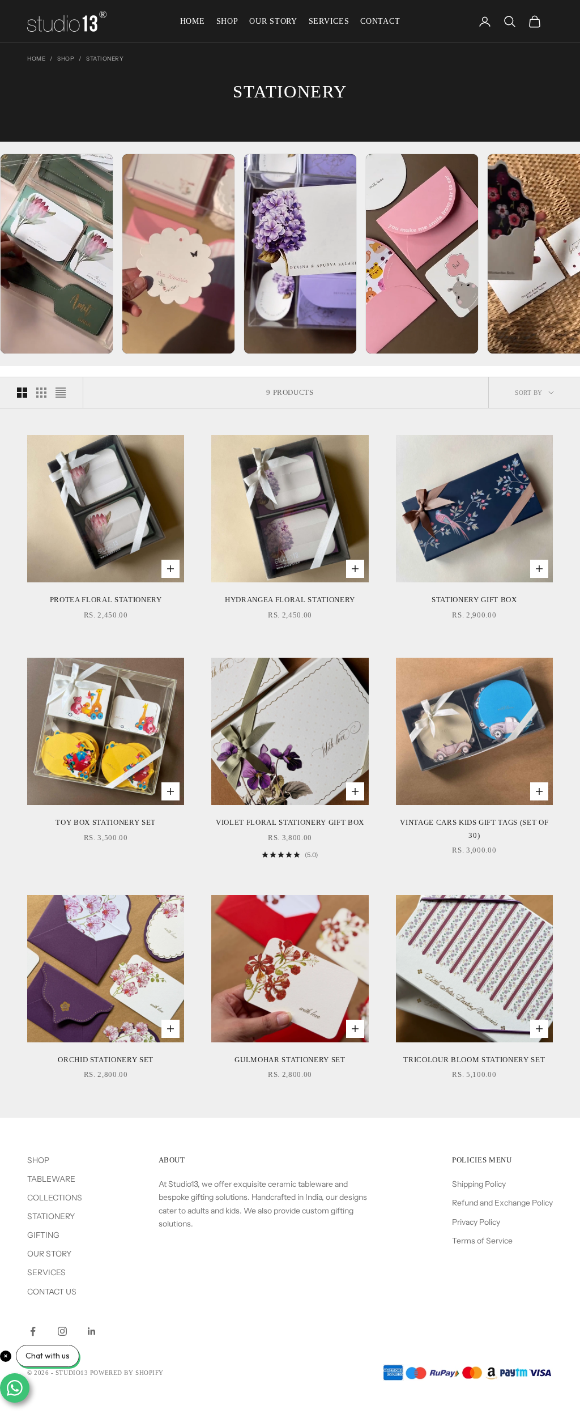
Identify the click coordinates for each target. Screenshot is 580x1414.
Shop (227, 21)
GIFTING (43, 1235)
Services (329, 21)
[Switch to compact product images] (61, 392)
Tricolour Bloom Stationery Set (474, 1059)
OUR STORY (49, 1254)
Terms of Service (482, 1241)
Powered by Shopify (127, 1372)
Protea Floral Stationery (106, 599)
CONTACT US (51, 1292)
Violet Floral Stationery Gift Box (290, 822)
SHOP (38, 1160)
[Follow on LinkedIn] (91, 1331)
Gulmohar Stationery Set (289, 1059)
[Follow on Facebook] (33, 1331)
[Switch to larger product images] (22, 392)
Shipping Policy (479, 1184)
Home (192, 21)
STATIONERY (51, 1216)
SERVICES (46, 1272)
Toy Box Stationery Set (106, 822)
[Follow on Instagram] (62, 1331)
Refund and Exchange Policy (502, 1203)
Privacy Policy (476, 1222)
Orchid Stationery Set (105, 1059)
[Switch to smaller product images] (41, 392)
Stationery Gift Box (474, 599)
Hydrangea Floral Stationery (290, 599)
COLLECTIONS (54, 1197)
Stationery (104, 58)
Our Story (273, 21)
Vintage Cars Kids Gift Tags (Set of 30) (474, 828)
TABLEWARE (51, 1179)
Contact (380, 21)
